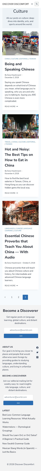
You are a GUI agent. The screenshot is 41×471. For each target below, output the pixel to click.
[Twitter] (37, 352)
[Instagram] (37, 357)
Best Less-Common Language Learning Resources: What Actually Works (18, 419)
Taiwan (32, 59)
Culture (14, 59)
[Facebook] (37, 347)
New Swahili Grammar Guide (16, 443)
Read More (11, 106)
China (7, 59)
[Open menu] (32, 3)
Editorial (24, 59)
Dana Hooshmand (14, 75)
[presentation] (20, 43)
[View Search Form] (37, 4)
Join (21, 336)
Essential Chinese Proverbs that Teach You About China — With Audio (19, 246)
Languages (10, 228)
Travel (8, 142)
